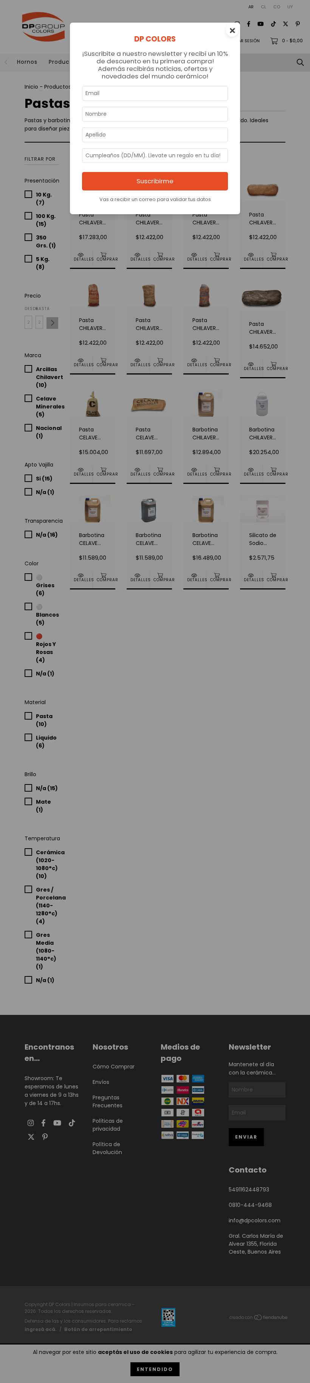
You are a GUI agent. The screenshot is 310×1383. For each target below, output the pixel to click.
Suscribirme (155, 181)
